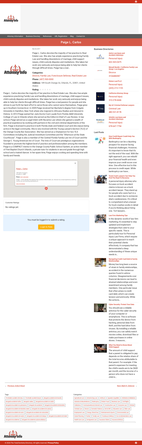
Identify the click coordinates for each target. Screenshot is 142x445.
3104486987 (114, 76)
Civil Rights (125, 401)
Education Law (117, 409)
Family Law (45, 76)
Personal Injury (115, 58)
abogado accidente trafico (13, 401)
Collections (77, 405)
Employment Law (79, 412)
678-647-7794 (115, 126)
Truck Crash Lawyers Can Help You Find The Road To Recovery (122, 177)
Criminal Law (115, 108)
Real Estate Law (79, 76)
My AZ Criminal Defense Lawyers (121, 105)
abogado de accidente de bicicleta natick (17, 409)
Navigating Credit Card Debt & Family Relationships (123, 260)
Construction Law (110, 405)
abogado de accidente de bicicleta (55, 405)
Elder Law (127, 409)
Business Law (116, 401)
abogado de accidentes (12, 419)
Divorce (35, 76)
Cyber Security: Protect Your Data (121, 304)
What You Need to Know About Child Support (120, 346)
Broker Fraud (105, 401)
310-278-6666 (115, 100)
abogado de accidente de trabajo (36, 416)
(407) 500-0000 (46, 79)
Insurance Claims (104, 419)
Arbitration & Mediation (128, 398)
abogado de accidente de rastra (15, 416)
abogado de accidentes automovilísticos (34, 419)
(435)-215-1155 (116, 88)
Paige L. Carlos (22, 169)
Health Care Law (79, 419)
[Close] (75, 163)
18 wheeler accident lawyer (33, 398)
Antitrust (102, 398)
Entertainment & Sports (108, 412)
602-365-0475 (115, 62)
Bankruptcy (95, 401)
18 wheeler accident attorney (14, 398)
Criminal (131, 405)
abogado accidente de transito (53, 398)
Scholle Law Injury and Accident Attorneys (117, 118)
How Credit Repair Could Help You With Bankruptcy (122, 137)
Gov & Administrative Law (124, 416)
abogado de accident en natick (45, 401)
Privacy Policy (53, 443)
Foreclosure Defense (61, 76)
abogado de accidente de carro (15, 412)
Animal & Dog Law (91, 398)
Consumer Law (122, 405)
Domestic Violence (96, 409)
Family (88, 416)
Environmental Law (123, 412)
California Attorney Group (118, 93)
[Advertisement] (78, 19)
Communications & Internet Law (92, 405)
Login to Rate (46, 227)
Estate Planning (79, 416)
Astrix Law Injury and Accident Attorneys (117, 54)
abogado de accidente (35, 405)
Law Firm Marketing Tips (118, 215)
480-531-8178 (115, 112)
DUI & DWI (108, 409)
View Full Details (20, 184)
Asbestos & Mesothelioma (82, 401)
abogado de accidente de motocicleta (37, 412)
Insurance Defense (117, 419)
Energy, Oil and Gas (92, 412)
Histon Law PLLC (115, 81)
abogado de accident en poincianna (16, 405)
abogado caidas (28, 401)
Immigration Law (92, 419)
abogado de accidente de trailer (58, 416)
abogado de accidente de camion (41, 409)
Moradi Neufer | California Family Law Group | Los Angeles (123, 68)
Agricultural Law (79, 398)
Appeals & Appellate (113, 398)
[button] (46, 189)
